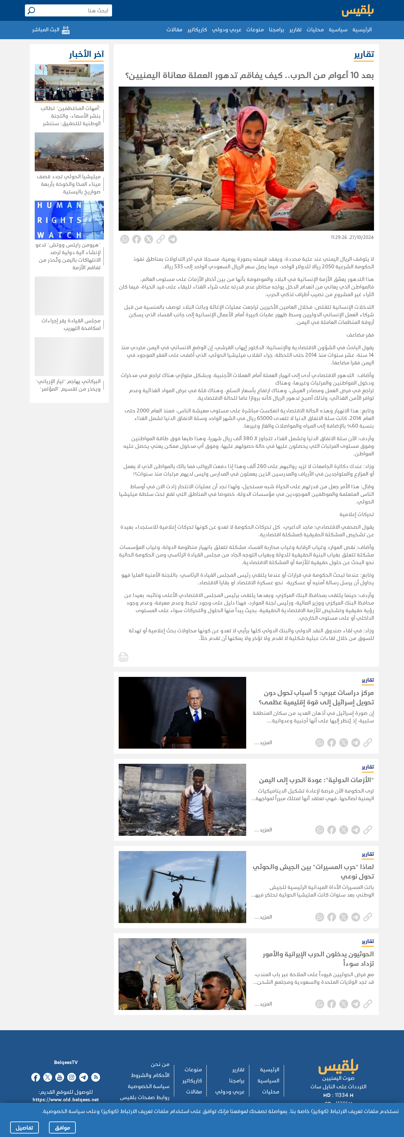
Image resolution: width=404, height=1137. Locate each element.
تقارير (295, 29)
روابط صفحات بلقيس (144, 1097)
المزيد (265, 742)
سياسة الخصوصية (148, 1086)
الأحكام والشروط (150, 1075)
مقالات (174, 29)
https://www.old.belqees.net (66, 1099)
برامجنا (276, 29)
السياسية (268, 1080)
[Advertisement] (54, 452)
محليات (315, 29)
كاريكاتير (197, 29)
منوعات (255, 29)
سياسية (338, 29)
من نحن (160, 1064)
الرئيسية (362, 29)
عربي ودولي (226, 29)
